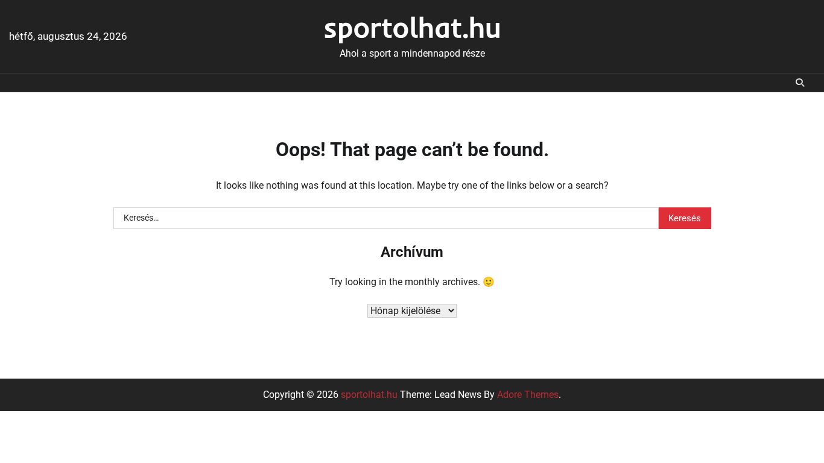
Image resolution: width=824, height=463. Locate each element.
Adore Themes (528, 394)
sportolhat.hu (412, 27)
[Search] (800, 83)
